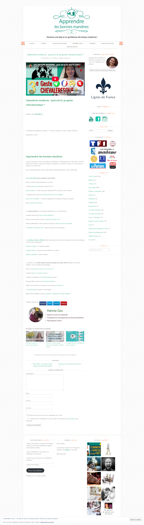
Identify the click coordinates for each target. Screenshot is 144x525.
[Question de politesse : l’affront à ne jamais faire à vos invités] (94, 479)
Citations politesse (31, 250)
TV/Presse (92, 43)
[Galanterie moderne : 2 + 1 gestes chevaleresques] (35, 336)
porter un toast (36, 186)
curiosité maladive (46, 277)
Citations (91, 184)
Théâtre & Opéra (93, 236)
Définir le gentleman (31, 254)
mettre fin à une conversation (64, 223)
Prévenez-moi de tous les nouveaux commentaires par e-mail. (45, 415)
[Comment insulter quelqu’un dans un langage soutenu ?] (108, 464)
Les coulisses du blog (94, 210)
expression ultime (32, 289)
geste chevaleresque (69, 355)
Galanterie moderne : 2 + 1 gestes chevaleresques (33, 344)
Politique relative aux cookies (47, 522)
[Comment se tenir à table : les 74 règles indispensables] (108, 479)
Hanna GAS (45, 58)
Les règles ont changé (95, 214)
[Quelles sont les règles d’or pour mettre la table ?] (94, 508)
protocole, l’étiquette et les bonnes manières (58, 294)
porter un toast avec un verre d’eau (43, 269)
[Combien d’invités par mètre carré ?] (94, 464)
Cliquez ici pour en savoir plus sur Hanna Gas (102, 70)
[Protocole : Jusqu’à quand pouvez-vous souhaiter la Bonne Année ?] (55, 336)
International (92, 206)
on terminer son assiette (35, 203)
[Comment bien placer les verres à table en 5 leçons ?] (94, 494)
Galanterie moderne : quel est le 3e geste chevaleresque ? (55, 54)
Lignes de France (71, 46)
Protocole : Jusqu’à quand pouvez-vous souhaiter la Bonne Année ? (55, 345)
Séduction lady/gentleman (96, 232)
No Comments (65, 58)
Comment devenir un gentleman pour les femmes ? (75, 344)
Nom (28, 393)
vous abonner (72, 419)
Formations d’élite (107, 43)
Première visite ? (78, 43)
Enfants (91, 195)
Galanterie (52, 355)
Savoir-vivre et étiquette (32, 199)
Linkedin (56, 303)
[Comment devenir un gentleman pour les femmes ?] (75, 336)
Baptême (91, 180)
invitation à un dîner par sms (35, 227)
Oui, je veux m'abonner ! (35, 470)
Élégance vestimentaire (95, 191)
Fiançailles (92, 199)
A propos (43, 43)
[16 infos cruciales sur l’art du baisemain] (108, 494)
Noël (90, 225)
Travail (91, 240)
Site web (28, 408)
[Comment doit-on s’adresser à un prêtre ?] (94, 449)
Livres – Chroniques (94, 217)
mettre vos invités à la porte (39, 273)
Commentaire (30, 374)
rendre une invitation (48, 281)
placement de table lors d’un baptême (52, 194)
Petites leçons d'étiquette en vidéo (98, 228)
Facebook (43, 303)
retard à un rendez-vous (52, 219)
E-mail (28, 401)
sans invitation (59, 285)
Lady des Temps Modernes (46, 215)
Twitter (50, 303)
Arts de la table (93, 176)
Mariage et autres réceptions (96, 221)
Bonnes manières (30, 190)
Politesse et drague (31, 246)
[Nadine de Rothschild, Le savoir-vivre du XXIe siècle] (108, 508)
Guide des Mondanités (59, 43)
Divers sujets (92, 187)
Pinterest (63, 303)
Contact (32, 43)
